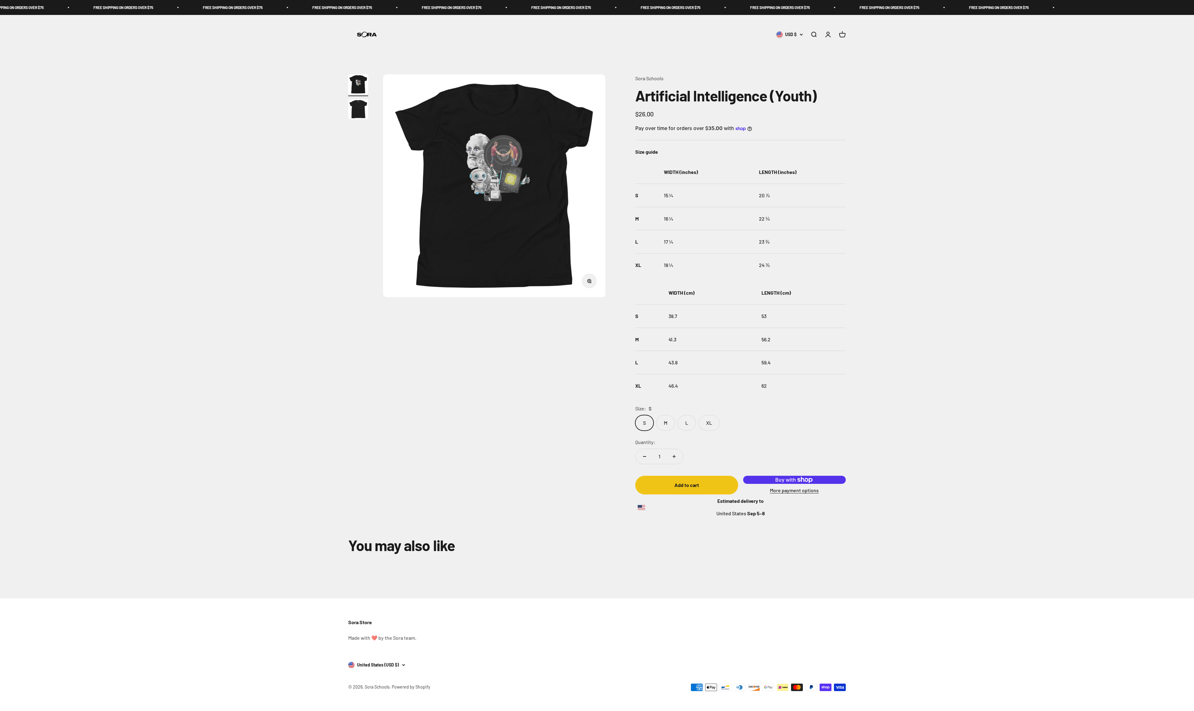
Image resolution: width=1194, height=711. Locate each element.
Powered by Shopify (411, 687)
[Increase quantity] (674, 456)
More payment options (794, 490)
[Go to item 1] (358, 85)
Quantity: (645, 442)
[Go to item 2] (358, 110)
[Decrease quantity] (645, 456)
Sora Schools (649, 78)
